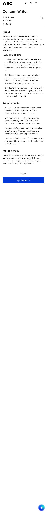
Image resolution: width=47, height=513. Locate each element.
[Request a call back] (25, 3)
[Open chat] (41, 507)
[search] (31, 3)
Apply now (22, 180)
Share (23, 173)
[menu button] (42, 3)
